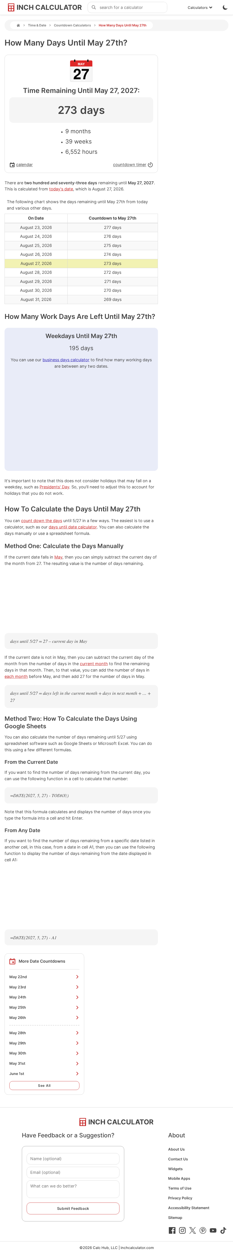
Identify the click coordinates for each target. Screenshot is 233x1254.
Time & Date (37, 25)
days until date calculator (73, 527)
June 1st (16, 1073)
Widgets (175, 1169)
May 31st (17, 1063)
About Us (176, 1149)
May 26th (17, 1017)
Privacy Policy (180, 1198)
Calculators (198, 7)
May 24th (17, 997)
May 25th (17, 1007)
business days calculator (66, 359)
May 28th (17, 1033)
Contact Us (178, 1159)
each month (16, 676)
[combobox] (133, 7)
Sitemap (175, 1217)
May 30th (17, 1053)
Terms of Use (179, 1188)
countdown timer (129, 164)
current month (94, 663)
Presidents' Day (54, 487)
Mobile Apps (179, 1178)
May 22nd (18, 976)
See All (44, 1085)
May (58, 557)
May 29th (17, 1043)
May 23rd (17, 987)
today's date (61, 189)
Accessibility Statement (188, 1207)
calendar (24, 164)
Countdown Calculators (72, 25)
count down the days (41, 520)
